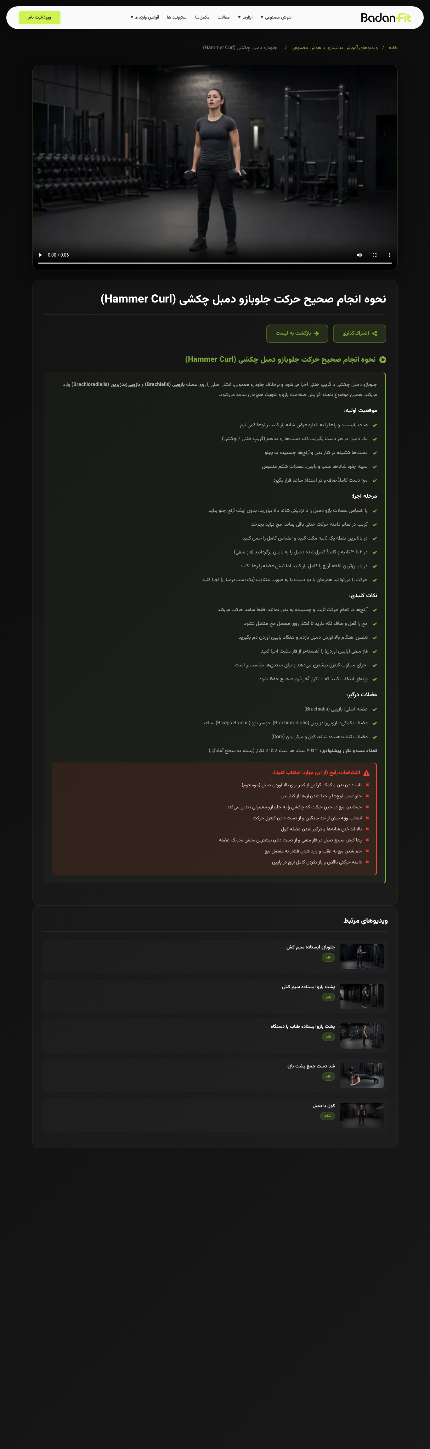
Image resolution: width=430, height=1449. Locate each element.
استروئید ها (177, 17)
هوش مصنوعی (275, 17)
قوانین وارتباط (144, 17)
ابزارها (245, 17)
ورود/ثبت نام (39, 17)
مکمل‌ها (202, 17)
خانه (393, 48)
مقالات (224, 17)
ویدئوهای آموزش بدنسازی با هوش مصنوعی (334, 48)
